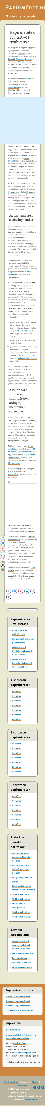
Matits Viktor (19, 1043)
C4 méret (16, 814)
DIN (31, 243)
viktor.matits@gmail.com (24, 1052)
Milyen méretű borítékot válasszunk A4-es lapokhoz (22, 651)
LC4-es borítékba (24, 452)
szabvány (21, 53)
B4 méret (16, 762)
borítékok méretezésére (27, 358)
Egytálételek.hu (19, 958)
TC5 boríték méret (21, 917)
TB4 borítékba (14, 463)
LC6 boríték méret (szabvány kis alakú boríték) (21, 857)
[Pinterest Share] (20, 591)
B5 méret (16, 767)
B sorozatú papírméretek (18, 1001)
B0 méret (16, 743)
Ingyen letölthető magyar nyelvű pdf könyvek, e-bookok (21, 945)
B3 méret (16, 757)
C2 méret (16, 805)
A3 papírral (30, 192)
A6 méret (16, 719)
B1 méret (16, 748)
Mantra (35, 1082)
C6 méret (16, 824)
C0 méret (16, 796)
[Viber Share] (32, 591)
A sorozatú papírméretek (18, 996)
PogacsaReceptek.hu (22, 967)
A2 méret (16, 700)
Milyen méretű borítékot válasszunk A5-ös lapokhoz (22, 663)
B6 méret (16, 771)
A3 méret (16, 705)
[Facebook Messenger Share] (14, 591)
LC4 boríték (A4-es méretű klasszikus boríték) (21, 869)
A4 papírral (12, 192)
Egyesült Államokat (16, 59)
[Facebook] (34, 1087)
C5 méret (16, 819)
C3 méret (16, 810)
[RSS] (42, 1087)
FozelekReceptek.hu (21, 962)
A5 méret (16, 714)
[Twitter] (38, 1087)
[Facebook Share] (8, 591)
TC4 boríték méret (21, 894)
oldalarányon (13, 87)
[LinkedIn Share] (26, 591)
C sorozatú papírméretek (18, 1005)
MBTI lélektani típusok (22, 953)
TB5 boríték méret (21, 912)
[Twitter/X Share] (8, 597)
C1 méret (16, 801)
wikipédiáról (13, 474)
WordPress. (22, 1085)
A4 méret (16, 710)
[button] (2, 569)
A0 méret (16, 691)
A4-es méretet (22, 331)
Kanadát (28, 59)
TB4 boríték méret (21, 899)
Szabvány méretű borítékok (19, 1010)
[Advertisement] (22, 120)
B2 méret (16, 753)
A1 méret (16, 696)
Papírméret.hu (22, 7)
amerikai (21, 62)
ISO (29, 78)
